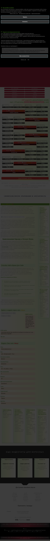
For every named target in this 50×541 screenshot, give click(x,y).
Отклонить (25, 21)
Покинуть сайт (23, 59)
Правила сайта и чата (14, 13)
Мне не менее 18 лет (24, 56)
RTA (28, 59)
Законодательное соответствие (24, 13)
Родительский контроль (35, 13)
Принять (25, 17)
